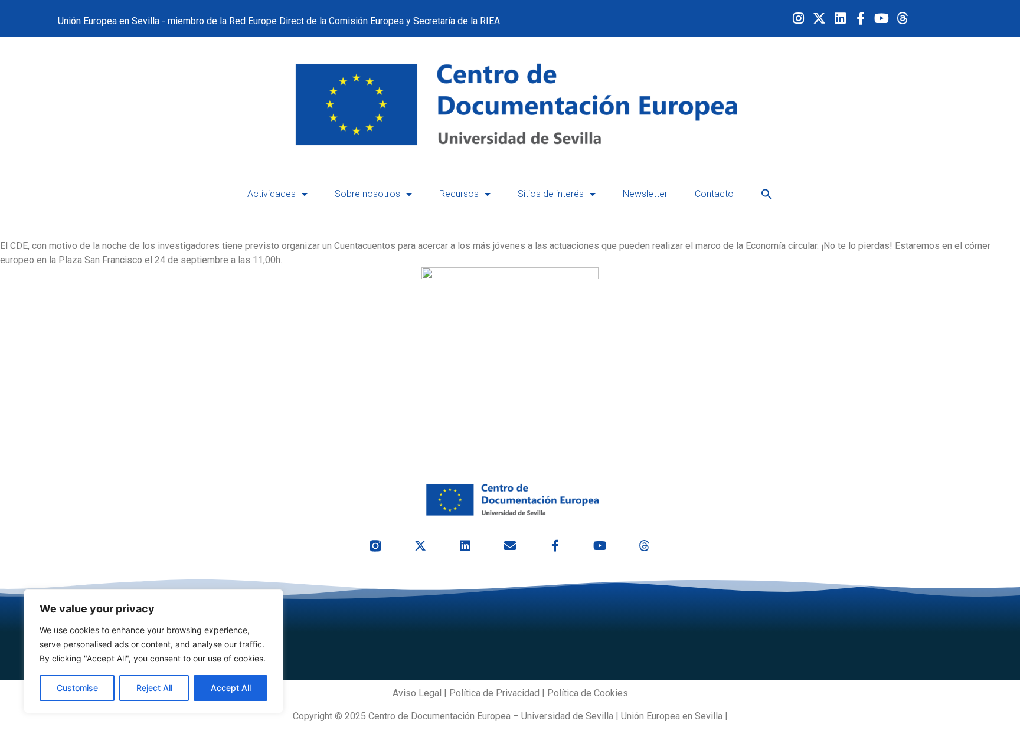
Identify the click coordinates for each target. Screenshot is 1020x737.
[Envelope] (510, 546)
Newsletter (645, 193)
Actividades (271, 193)
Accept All (231, 688)
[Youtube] (881, 18)
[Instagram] (798, 18)
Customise (77, 688)
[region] (153, 651)
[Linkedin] (839, 18)
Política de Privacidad (494, 693)
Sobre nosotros (367, 193)
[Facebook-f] (861, 18)
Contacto (714, 193)
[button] (766, 194)
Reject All (154, 688)
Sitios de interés (551, 193)
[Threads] (902, 18)
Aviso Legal (417, 693)
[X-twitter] (819, 18)
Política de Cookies (587, 693)
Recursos (459, 193)
